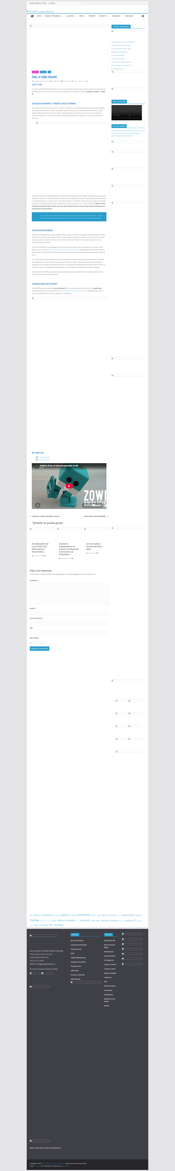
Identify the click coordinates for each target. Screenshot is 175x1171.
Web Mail (106, 1005)
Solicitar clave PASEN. (119, 59)
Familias (34, 920)
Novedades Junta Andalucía (78, 962)
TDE (49, 72)
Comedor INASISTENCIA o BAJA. (122, 49)
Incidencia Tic (108, 977)
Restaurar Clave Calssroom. (120, 52)
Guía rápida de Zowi (43, 460)
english (118, 915)
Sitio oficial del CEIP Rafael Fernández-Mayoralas (46, 951)
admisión (37, 915)
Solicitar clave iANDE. (118, 55)
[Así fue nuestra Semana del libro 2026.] (96, 529)
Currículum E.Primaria (110, 964)
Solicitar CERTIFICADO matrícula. (122, 62)
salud (36, 925)
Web (31, 628)
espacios (138, 915)
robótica (31, 925)
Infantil (77, 921)
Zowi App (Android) (43, 457)
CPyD (98, 915)
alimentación (47, 915)
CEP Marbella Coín (109, 960)
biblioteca (65, 915)
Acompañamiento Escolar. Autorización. (124, 42)
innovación (85, 920)
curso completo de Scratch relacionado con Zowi (63, 250)
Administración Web (109, 940)
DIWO (35, 247)
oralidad (128, 920)
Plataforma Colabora (110, 986)
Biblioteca (130, 131)
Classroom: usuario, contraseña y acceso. (46, 516)
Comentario (34, 580)
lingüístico (105, 920)
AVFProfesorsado (108, 951)
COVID (122, 133)
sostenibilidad (43, 925)
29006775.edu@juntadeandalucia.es (42, 964)
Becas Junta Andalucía (77, 940)
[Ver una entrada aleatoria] (142, 16)
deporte (104, 915)
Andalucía (57, 915)
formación (48, 921)
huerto (54, 921)
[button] (62, 16)
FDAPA (72, 953)
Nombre (33, 608)
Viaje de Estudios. (76, 979)
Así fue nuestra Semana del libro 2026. (94, 546)
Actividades (115, 131)
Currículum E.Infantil (109, 969)
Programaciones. (108, 994)
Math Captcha (34, 638)
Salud (118, 136)
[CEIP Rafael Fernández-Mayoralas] (40, 11)
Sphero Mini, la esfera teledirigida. (95, 516)
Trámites (92, 16)
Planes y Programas (53, 16)
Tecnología (85, 81)
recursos (140, 921)
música (122, 921)
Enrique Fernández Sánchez (41, 81)
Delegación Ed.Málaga (110, 973)
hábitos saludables (66, 920)
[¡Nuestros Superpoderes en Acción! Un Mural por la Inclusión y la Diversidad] (69, 529)
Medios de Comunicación (133, 133)
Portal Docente (108, 990)
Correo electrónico (36, 618)
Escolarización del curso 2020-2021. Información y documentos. (40, 547)
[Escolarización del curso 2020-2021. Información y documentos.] (42, 529)
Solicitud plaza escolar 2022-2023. (122, 65)
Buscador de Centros (109, 956)
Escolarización (116, 133)
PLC (135, 920)
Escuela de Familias (76, 949)
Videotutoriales (128, 136)
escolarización (127, 915)
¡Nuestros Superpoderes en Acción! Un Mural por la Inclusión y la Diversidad (69, 549)
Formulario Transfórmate (77, 975)
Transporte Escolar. (118, 69)
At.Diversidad (122, 131)
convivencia (83, 915)
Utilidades (116, 16)
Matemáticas (114, 921)
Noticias (114, 136)
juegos (93, 921)
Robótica (43, 72)
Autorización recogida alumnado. (122, 45)
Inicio (39, 16)
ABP (31, 915)
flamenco (42, 921)
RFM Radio (129, 16)
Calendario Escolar (139, 131)
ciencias (75, 81)
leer (98, 920)
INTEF (105, 981)
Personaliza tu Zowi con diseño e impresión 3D (73, 291)
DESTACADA (35, 72)
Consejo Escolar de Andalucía (79, 945)
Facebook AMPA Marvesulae (78, 957)
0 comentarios (67, 81)
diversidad (112, 915)
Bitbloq (34, 259)
